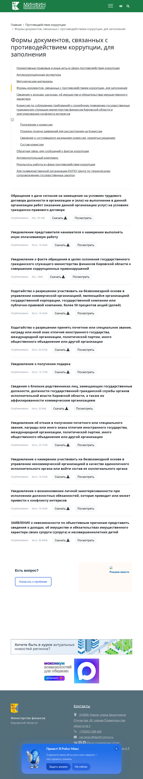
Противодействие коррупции (45, 25)
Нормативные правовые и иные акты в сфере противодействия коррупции (68, 68)
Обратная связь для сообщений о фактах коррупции (53, 151)
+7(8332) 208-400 (90, 731)
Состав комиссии (32, 144)
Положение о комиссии (36, 125)
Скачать (58, 218)
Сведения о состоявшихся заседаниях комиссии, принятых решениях (67, 138)
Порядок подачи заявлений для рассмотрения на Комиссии (61, 131)
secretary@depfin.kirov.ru (96, 737)
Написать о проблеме (33, 581)
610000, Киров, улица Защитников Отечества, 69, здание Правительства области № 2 (100, 720)
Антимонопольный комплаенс (37, 158)
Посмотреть (83, 218)
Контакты (82, 706)
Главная (16, 25)
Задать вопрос (58, 766)
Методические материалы (35, 81)
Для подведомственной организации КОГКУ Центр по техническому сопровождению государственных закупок (63, 173)
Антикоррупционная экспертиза (39, 75)
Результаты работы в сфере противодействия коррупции (56, 164)
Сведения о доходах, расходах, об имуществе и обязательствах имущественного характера (72, 97)
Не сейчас (81, 766)
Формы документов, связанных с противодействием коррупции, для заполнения (72, 88)
